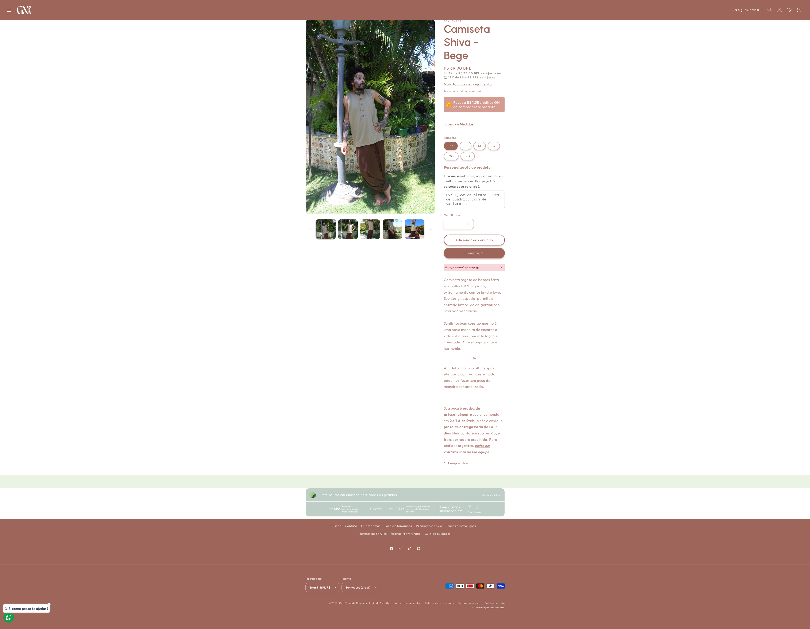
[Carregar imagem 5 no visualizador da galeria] (415, 229)
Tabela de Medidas (458, 124)
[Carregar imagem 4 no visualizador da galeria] (392, 229)
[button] (9, 10)
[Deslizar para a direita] (430, 229)
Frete (447, 91)
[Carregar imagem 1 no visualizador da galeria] (326, 229)
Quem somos (370, 526)
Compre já (474, 253)
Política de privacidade (439, 603)
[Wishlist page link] (789, 10)
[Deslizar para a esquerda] (310, 229)
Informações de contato (490, 607)
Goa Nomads (347, 603)
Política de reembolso (407, 603)
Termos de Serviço (373, 534)
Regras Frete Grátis (405, 534)
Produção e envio (429, 526)
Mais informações (491, 495)
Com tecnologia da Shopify (373, 603)
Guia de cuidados (438, 534)
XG (467, 156)
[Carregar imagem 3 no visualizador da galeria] (370, 229)
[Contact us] (8, 617)
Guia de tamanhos (398, 526)
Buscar (336, 526)
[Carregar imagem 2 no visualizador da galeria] (348, 229)
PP (451, 146)
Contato (351, 526)
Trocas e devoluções (461, 526)
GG (451, 156)
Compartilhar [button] (458, 463)
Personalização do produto (467, 167)
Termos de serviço (469, 603)
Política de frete (495, 603)
